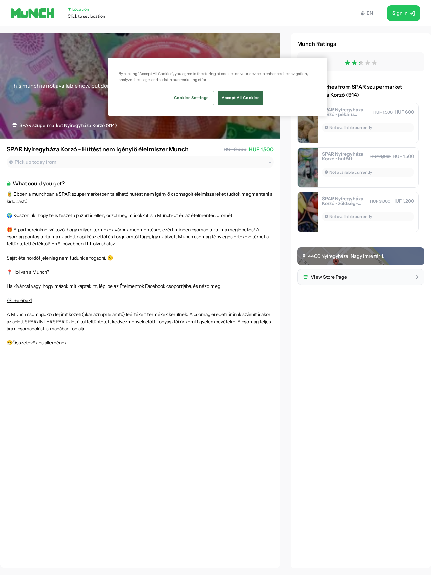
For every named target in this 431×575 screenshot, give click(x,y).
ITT (88, 244)
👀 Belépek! (19, 300)
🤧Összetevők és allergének (37, 343)
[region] (217, 87)
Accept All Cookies (240, 97)
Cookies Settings (191, 97)
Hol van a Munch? (30, 272)
